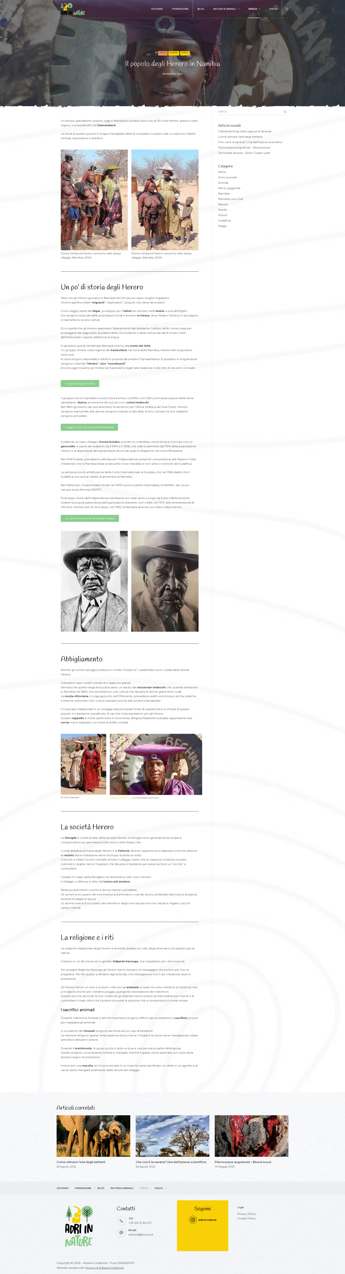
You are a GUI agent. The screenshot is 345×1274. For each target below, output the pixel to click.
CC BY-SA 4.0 (124, 797)
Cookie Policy (246, 1218)
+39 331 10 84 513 (139, 1223)
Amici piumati (227, 177)
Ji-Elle (113, 797)
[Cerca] (287, 9)
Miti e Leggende (229, 188)
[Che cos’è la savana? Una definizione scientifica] (172, 1136)
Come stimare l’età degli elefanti (240, 136)
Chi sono (157, 9)
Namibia (174, 52)
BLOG (200, 9)
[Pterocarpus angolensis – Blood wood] (251, 1136)
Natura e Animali (224, 9)
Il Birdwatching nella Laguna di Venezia (244, 131)
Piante (222, 209)
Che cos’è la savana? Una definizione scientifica (250, 142)
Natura (222, 204)
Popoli (184, 52)
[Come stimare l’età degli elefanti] (93, 1136)
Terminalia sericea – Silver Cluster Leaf (244, 153)
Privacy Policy (246, 1214)
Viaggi (273, 9)
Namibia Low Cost (230, 199)
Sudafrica (224, 220)
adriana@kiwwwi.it (140, 1234)
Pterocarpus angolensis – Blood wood (244, 147)
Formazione (180, 9)
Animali (223, 182)
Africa (252, 9)
